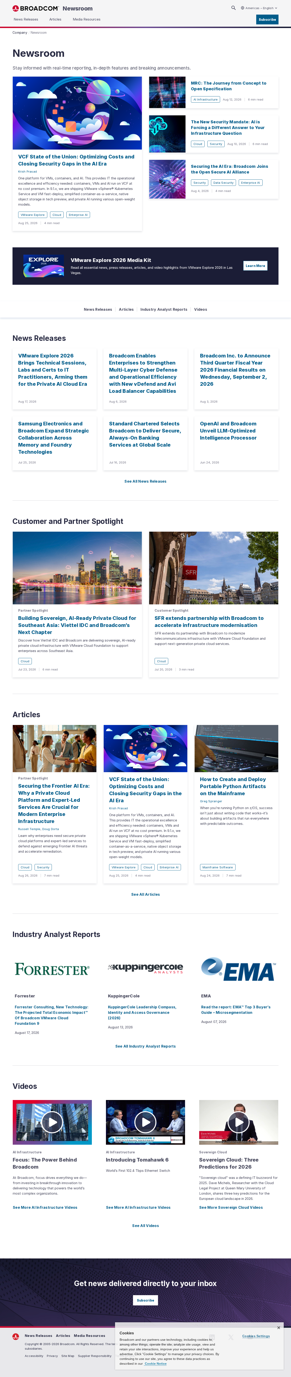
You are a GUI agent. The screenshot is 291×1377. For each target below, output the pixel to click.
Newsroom (78, 8)
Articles (126, 309)
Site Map (67, 1356)
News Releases (98, 309)
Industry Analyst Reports (163, 309)
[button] (52, 1122)
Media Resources (89, 1335)
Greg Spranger (211, 801)
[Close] (278, 1327)
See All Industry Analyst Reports (145, 1046)
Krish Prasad (27, 171)
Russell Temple (29, 829)
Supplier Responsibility (94, 1356)
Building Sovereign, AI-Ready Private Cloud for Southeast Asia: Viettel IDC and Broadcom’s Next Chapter (77, 625)
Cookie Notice (155, 1363)
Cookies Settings (256, 1336)
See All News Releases (145, 481)
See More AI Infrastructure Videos (45, 1207)
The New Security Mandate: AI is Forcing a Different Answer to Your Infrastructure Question (228, 127)
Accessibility (34, 1356)
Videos (200, 309)
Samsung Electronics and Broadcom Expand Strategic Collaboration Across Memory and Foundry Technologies (53, 438)
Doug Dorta (50, 829)
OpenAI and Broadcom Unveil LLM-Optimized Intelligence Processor (228, 431)
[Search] (233, 8)
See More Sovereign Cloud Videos (231, 1207)
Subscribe (267, 19)
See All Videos (145, 1225)
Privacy (52, 1356)
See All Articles (145, 894)
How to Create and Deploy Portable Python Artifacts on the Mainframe (233, 786)
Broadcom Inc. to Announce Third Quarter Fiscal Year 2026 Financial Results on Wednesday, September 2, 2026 (235, 370)
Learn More (255, 266)
